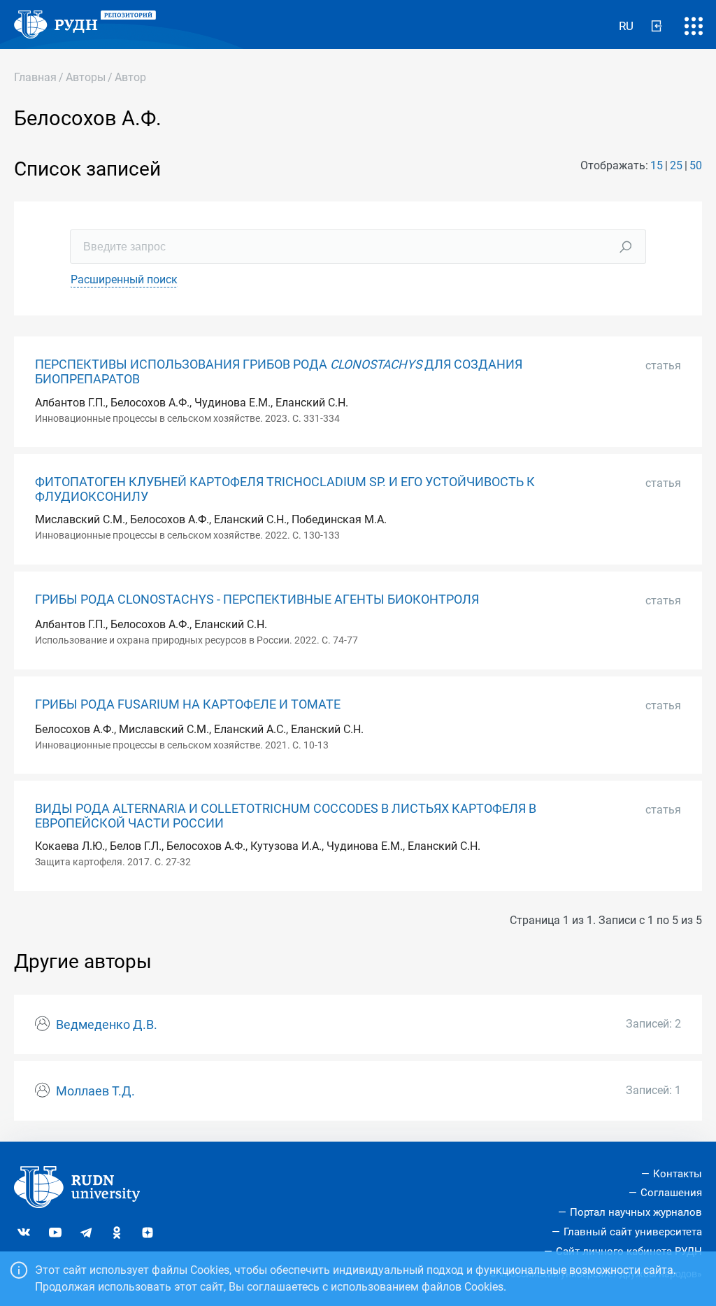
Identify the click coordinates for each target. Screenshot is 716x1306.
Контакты (677, 1173)
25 (676, 165)
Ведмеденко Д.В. (106, 1025)
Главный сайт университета (633, 1232)
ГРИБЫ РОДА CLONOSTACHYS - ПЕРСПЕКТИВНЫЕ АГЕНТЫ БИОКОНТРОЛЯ (257, 599)
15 (656, 165)
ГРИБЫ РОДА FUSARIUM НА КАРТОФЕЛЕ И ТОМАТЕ (188, 704)
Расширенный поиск (124, 279)
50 (695, 165)
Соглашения (671, 1192)
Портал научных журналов (636, 1212)
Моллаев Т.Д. (95, 1091)
